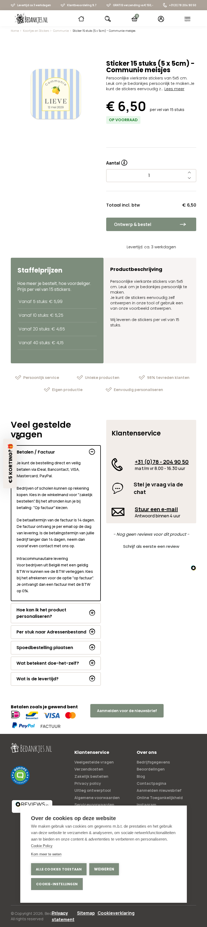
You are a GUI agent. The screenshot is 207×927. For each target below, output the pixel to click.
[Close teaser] (18, 437)
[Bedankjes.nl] (31, 18)
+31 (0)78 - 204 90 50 (162, 461)
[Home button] (81, 19)
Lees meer (174, 89)
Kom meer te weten (46, 854)
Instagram (146, 804)
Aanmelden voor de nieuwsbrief (127, 710)
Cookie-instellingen (57, 884)
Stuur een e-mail (156, 509)
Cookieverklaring (116, 913)
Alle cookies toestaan (59, 869)
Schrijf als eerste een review (151, 546)
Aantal (116, 161)
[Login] (161, 19)
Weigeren (104, 869)
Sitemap (86, 913)
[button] (151, 545)
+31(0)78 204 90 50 (182, 5)
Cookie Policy (42, 846)
